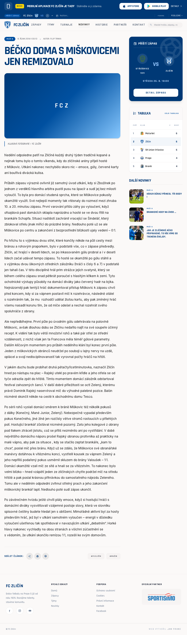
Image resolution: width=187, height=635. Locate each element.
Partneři (120, 25)
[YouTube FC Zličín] (30, 610)
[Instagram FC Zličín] (19, 610)
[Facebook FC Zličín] (9, 610)
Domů (54, 590)
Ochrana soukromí (105, 590)
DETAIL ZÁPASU (156, 92)
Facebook (101, 611)
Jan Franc (174, 629)
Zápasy (36, 25)
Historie (102, 25)
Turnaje (66, 25)
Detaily (177, 6)
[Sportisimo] (161, 597)
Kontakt (139, 25)
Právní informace (105, 601)
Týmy (50, 25)
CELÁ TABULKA (172, 113)
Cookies (100, 595)
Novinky (84, 24)
